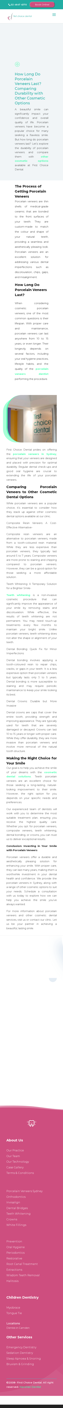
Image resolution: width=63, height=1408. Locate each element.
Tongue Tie (14, 1313)
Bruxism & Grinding (20, 1364)
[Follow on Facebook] (21, 1003)
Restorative (14, 1258)
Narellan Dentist (30, 1386)
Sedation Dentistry (19, 1352)
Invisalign (13, 1202)
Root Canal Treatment (22, 1264)
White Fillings (16, 1225)
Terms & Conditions (20, 1173)
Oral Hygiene (15, 1247)
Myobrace (13, 1307)
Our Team (13, 1156)
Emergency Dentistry (21, 1347)
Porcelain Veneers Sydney (24, 1191)
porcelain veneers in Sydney (34, 454)
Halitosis (12, 1281)
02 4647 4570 (19, 4)
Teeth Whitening (18, 1213)
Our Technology (17, 1161)
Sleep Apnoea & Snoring (23, 1358)
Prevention (14, 1241)
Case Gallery (15, 1167)
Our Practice (15, 1150)
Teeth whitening (18, 595)
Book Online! (42, 4)
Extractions (14, 1269)
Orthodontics (16, 1196)
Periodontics (15, 1252)
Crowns (11, 1219)
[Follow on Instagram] (28, 1003)
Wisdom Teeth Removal (23, 1275)
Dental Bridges (17, 1208)
